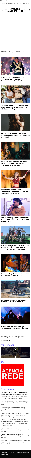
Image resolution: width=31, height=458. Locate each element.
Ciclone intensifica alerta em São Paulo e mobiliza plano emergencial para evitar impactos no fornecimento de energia (15, 415)
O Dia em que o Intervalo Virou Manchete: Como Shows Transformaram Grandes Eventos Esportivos (14, 80)
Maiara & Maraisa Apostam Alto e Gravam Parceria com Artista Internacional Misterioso (14, 163)
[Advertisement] (15, 29)
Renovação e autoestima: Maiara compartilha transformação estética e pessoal (15, 135)
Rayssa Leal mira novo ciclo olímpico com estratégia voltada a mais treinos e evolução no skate (14, 408)
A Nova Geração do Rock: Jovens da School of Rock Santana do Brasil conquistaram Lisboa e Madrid (15, 247)
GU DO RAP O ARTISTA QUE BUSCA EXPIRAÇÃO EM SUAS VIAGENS (13, 301)
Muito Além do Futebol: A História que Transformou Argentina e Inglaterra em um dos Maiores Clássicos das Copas (15, 442)
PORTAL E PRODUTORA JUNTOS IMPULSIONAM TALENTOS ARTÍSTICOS (14, 327)
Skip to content (4, 1)
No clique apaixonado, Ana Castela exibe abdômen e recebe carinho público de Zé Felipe (14, 107)
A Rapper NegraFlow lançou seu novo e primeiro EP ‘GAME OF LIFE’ (15, 275)
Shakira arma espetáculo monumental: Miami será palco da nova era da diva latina (14, 191)
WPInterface (4, 454)
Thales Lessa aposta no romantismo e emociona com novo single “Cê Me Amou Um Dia (15, 219)
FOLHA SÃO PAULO (15, 9)
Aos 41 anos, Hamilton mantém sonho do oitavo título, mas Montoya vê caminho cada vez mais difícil (14, 402)
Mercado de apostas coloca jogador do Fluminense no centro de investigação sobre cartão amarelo (15, 429)
